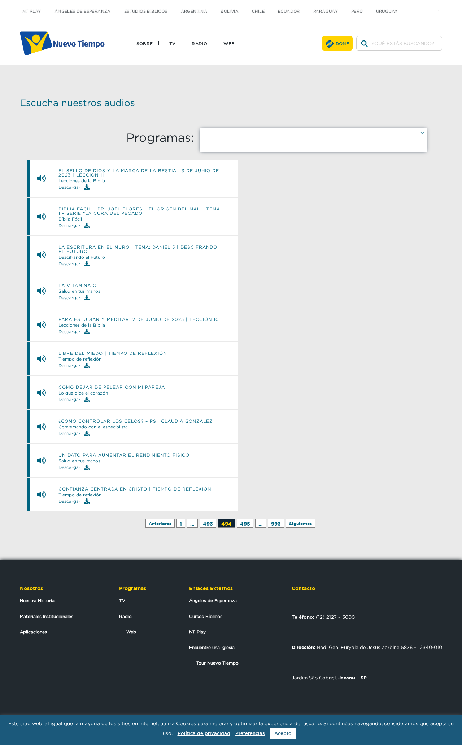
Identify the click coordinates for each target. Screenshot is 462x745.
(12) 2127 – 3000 (323, 616)
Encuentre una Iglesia (212, 647)
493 (208, 523)
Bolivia (229, 11)
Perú (356, 11)
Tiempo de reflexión (79, 359)
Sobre (144, 43)
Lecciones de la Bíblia (81, 181)
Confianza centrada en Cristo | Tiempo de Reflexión (134, 489)
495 (245, 523)
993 (276, 523)
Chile (258, 11)
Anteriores (160, 523)
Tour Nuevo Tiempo (217, 663)
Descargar (69, 187)
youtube (440, 4)
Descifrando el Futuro (81, 257)
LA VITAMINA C (77, 285)
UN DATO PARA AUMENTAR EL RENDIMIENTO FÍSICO (123, 455)
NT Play (31, 11)
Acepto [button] (283, 733)
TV (172, 43)
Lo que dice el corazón (83, 393)
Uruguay (386, 11)
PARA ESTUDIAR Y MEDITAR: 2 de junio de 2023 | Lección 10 (138, 319)
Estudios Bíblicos (145, 11)
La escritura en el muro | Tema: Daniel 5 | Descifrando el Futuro (137, 249)
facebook (426, 4)
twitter (411, 4)
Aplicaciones (33, 631)
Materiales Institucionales (46, 616)
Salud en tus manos (79, 291)
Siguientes (300, 523)
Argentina (193, 11)
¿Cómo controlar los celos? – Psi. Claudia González (135, 421)
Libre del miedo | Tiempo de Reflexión (112, 353)
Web (229, 43)
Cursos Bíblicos (205, 616)
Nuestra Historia (37, 600)
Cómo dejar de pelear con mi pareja (111, 387)
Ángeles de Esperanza (82, 11)
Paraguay (325, 11)
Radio (199, 43)
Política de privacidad (204, 733)
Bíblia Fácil (70, 219)
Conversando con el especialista (93, 427)
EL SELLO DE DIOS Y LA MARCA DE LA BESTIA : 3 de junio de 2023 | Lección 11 (138, 173)
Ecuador (289, 11)
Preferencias (250, 733)
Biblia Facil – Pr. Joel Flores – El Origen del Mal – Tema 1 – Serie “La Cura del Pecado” (139, 211)
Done (342, 43)
